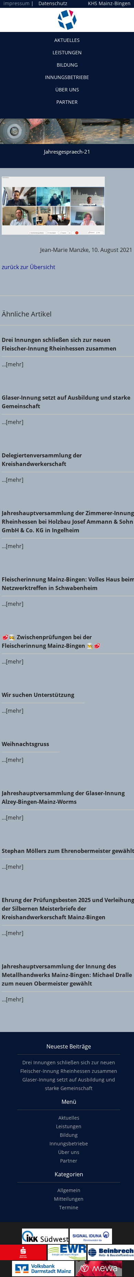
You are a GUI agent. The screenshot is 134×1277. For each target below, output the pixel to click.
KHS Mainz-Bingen (109, 3)
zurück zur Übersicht (28, 267)
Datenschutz (52, 3)
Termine (68, 1207)
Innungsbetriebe (67, 77)
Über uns (67, 89)
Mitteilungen (68, 1199)
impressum (16, 3)
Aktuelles (67, 40)
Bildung (67, 65)
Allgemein (68, 1190)
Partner (67, 102)
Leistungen (67, 52)
